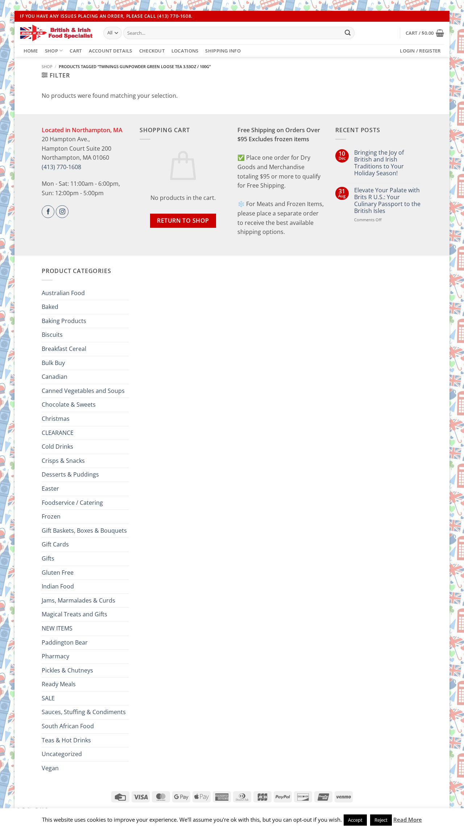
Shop (51, 50)
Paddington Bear (65, 642)
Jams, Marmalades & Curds (78, 600)
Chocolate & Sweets (69, 404)
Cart (76, 50)
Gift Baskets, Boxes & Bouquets (84, 531)
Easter (50, 488)
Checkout (152, 50)
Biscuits (52, 335)
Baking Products (64, 321)
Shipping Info (222, 50)
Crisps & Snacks (63, 461)
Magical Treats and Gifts (74, 614)
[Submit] (347, 33)
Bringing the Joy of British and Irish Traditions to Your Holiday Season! (379, 163)
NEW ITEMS (57, 628)
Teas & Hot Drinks (66, 740)
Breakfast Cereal (64, 349)
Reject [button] (381, 820)
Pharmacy (55, 656)
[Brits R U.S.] (56, 33)
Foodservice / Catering (72, 503)
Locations (184, 50)
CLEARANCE (58, 433)
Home (31, 50)
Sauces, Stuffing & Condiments (84, 712)
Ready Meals (59, 684)
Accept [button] (355, 820)
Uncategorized (62, 754)
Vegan (50, 768)
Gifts (48, 558)
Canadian (54, 377)
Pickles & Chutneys (67, 670)
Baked (50, 307)
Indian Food (58, 586)
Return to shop (183, 221)
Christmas (56, 419)
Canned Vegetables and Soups (83, 391)
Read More (407, 819)
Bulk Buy (53, 363)
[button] (425, 33)
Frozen (51, 516)
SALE (48, 698)
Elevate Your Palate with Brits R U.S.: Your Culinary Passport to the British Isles (387, 201)
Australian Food (63, 293)
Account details (110, 50)
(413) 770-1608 (61, 167)
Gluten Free (58, 573)
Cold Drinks (57, 446)
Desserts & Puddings (70, 474)
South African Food (68, 726)
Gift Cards (55, 544)
